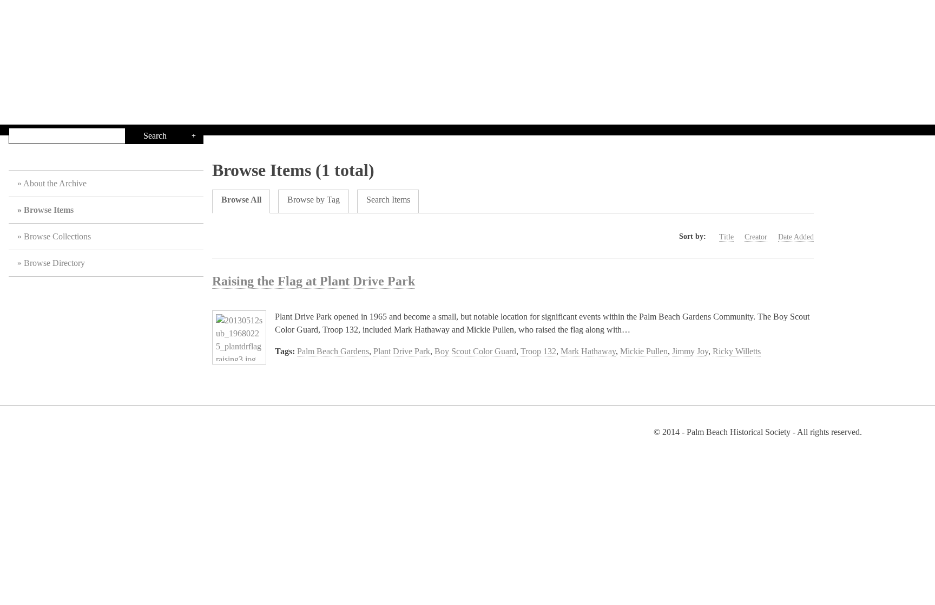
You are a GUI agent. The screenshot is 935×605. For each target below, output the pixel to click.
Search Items (388, 199)
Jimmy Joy (690, 351)
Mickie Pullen (644, 351)
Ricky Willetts (737, 351)
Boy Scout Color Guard (475, 351)
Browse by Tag (313, 199)
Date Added (796, 237)
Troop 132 (538, 351)
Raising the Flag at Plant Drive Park (313, 281)
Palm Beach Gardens (333, 351)
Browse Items (49, 209)
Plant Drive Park (401, 351)
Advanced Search (193, 136)
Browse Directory (54, 263)
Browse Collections (57, 236)
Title (726, 237)
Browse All (241, 199)
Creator (756, 237)
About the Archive (55, 183)
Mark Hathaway (588, 351)
